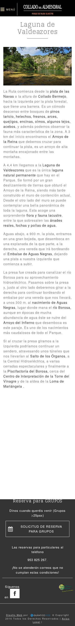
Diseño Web (14, 615)
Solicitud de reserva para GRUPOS (41, 528)
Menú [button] (10, 9)
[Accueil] (42, 13)
